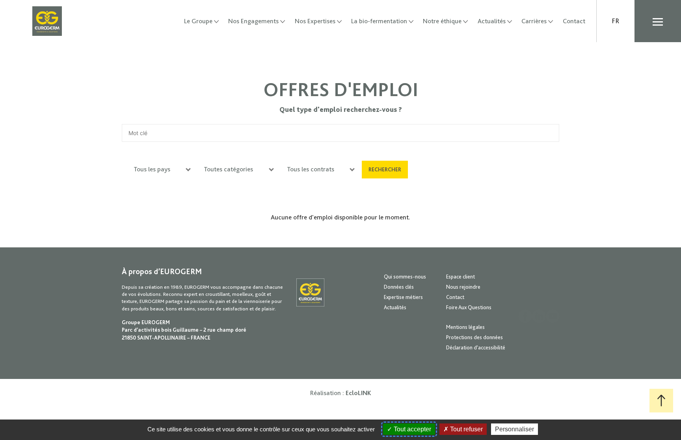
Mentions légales (465, 327)
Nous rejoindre (463, 287)
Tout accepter (411, 429)
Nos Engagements (253, 21)
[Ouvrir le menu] (657, 21)
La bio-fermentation (379, 21)
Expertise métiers (403, 297)
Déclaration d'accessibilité (475, 347)
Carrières (534, 21)
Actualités (492, 21)
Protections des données (474, 337)
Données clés (399, 287)
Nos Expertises (315, 21)
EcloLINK (358, 393)
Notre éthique (442, 21)
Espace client (460, 276)
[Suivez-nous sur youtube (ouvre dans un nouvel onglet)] (553, 316)
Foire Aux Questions (468, 307)
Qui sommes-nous (405, 276)
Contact (574, 21)
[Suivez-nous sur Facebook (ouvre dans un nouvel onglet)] (525, 316)
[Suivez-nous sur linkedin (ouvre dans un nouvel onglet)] (539, 316)
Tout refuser (465, 429)
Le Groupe (198, 21)
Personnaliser (514, 429)
